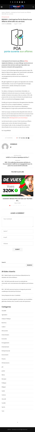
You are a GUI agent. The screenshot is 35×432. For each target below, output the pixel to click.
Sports (3, 407)
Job (2, 367)
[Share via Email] (28, 138)
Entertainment (5, 347)
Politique (4, 383)
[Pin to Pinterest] (23, 138)
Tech (3, 411)
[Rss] (24, 2)
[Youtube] (19, 2)
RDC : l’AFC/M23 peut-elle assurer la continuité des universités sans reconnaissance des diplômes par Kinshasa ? (17, 283)
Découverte (5, 330)
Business (4, 322)
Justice (3, 371)
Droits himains (5, 335)
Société (4, 403)
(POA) (26, 61)
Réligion (4, 387)
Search (4, 262)
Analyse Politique (6, 318)
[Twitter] (12, 2)
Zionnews (9, 23)
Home (3, 12)
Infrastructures (5, 363)
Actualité (4, 310)
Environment (5, 355)
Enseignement (5, 342)
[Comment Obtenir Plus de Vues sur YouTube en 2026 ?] (17, 185)
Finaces (4, 359)
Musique (4, 379)
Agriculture (4, 314)
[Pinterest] (17, 2)
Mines (3, 375)
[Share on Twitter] (21, 138)
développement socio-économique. (18, 117)
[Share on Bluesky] (26, 138)
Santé (3, 391)
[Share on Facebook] (19, 138)
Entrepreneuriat (6, 351)
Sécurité (4, 399)
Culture (3, 326)
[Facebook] (10, 2)
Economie (4, 339)
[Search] (33, 6)
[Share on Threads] (24, 138)
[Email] (22, 2)
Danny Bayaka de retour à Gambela (11, 295)
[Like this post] (17, 138)
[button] (3, 190)
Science (4, 395)
